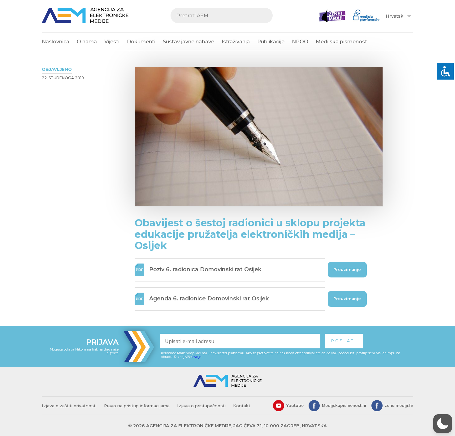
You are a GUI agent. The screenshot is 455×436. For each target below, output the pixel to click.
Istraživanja (236, 42)
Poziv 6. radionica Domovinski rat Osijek (205, 269)
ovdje (197, 357)
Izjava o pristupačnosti (201, 405)
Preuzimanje (347, 269)
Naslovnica (55, 42)
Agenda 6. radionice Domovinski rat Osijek (209, 298)
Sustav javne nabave (188, 42)
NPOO (300, 42)
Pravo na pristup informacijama (137, 405)
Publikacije (270, 42)
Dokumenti (141, 42)
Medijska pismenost (341, 42)
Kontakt (241, 405)
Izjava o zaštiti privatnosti (69, 405)
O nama (87, 42)
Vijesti (111, 42)
